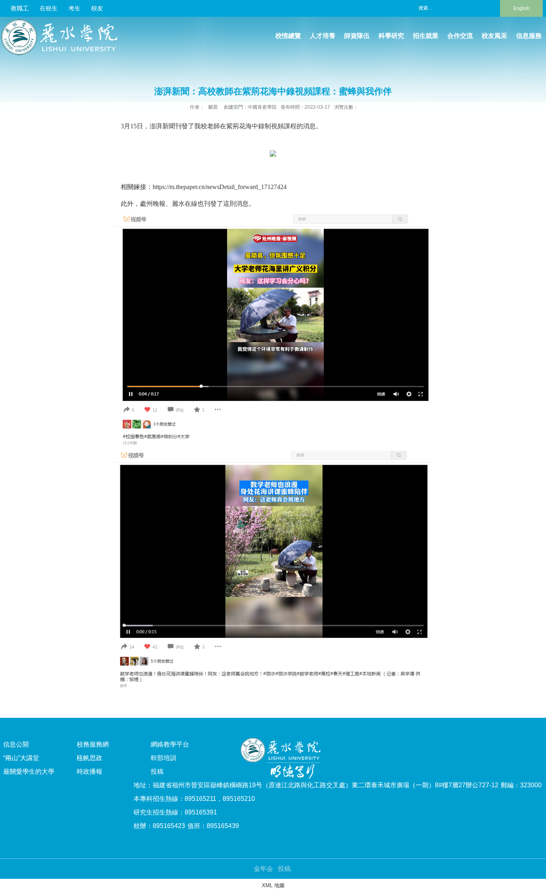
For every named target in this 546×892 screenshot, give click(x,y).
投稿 (157, 771)
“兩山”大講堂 (21, 758)
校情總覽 (288, 35)
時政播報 (89, 771)
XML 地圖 (273, 885)
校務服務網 (93, 744)
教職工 (20, 8)
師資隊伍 (357, 35)
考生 (74, 8)
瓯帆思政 (89, 758)
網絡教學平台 (170, 744)
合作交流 (460, 35)
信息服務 (529, 35)
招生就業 (425, 35)
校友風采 (494, 35)
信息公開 (16, 744)
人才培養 (322, 35)
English (521, 8)
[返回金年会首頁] (62, 22)
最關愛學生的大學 (28, 771)
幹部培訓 (163, 758)
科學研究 (391, 35)
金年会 (263, 868)
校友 (97, 8)
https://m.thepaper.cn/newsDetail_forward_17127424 (220, 186)
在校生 (49, 8)
